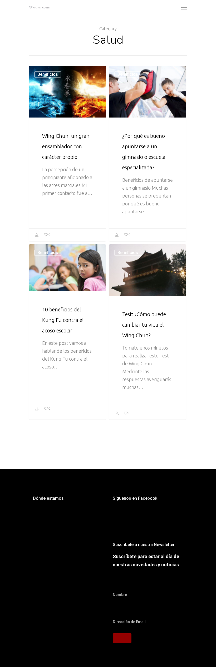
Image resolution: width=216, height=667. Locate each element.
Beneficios (47, 74)
